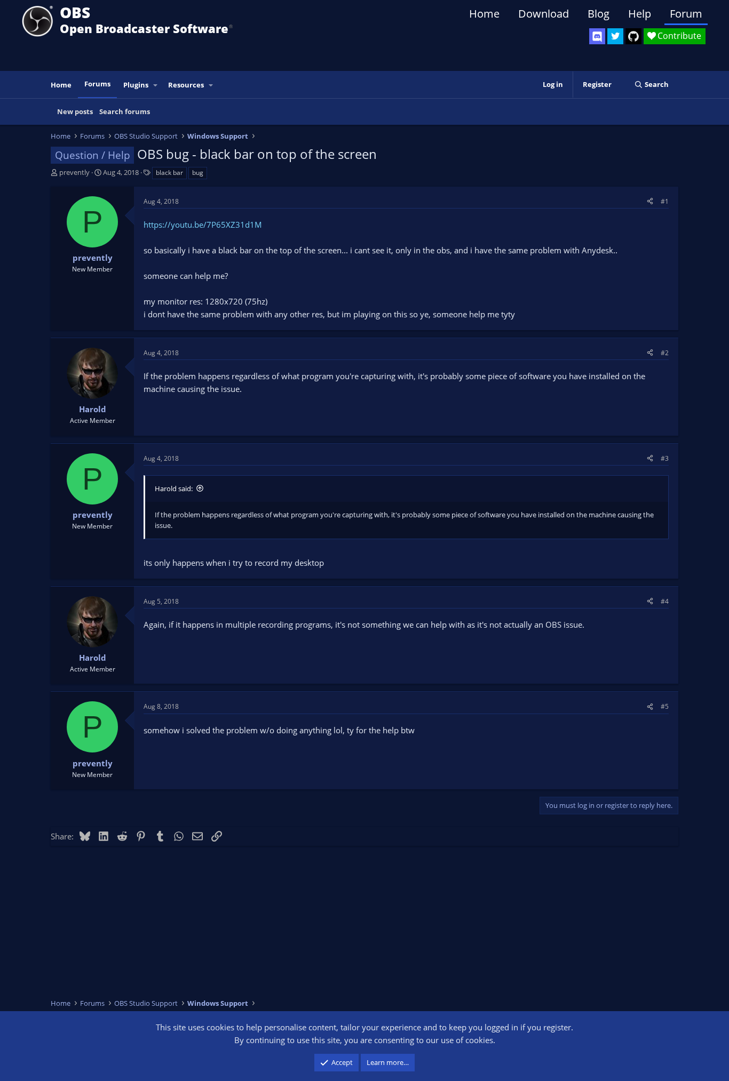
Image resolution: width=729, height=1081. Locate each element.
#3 (665, 458)
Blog (598, 13)
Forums (97, 84)
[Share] (650, 201)
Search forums (124, 111)
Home (484, 13)
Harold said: (174, 488)
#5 (665, 706)
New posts (75, 111)
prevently (74, 172)
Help (639, 13)
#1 (665, 201)
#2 (665, 352)
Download (543, 13)
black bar (169, 172)
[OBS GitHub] (633, 36)
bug (197, 172)
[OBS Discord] (597, 36)
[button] (155, 85)
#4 (665, 601)
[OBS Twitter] (615, 36)
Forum (686, 13)
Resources (186, 85)
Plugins (135, 85)
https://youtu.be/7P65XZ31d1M (203, 224)
